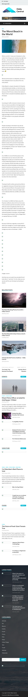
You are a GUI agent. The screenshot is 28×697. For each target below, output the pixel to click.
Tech (3, 645)
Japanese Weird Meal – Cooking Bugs (18, 543)
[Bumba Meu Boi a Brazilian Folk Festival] (6, 413)
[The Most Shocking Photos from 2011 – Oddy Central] (14, 308)
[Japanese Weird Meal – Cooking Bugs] (6, 542)
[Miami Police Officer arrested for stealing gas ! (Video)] (14, 380)
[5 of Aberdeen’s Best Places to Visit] (14, 452)
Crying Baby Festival (17, 421)
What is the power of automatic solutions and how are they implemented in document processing (19, 576)
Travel (3, 467)
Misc (3, 28)
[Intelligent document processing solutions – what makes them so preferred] (6, 596)
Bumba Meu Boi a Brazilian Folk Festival (18, 414)
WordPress (10, 695)
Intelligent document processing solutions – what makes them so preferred (18, 598)
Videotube (18, 467)
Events (3, 395)
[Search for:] (14, 659)
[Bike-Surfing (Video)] (6, 487)
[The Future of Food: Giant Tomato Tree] (14, 509)
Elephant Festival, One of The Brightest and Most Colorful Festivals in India (19, 431)
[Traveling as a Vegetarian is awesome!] (6, 550)
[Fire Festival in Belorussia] (6, 439)
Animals (4, 620)
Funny (3, 634)
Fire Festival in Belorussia (19, 438)
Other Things (9, 395)
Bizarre (4, 626)
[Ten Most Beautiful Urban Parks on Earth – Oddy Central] (14, 332)
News (7, 467)
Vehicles (4, 650)
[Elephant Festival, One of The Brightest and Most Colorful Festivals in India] (6, 430)
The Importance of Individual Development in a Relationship (18, 608)
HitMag (17, 695)
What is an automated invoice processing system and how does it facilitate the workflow (18, 588)
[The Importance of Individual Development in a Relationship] (6, 606)
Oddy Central (13, 693)
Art (3, 623)
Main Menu (8, 23)
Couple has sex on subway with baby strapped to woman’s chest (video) (19, 497)
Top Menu (5, 1)
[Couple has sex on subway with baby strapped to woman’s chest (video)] (6, 495)
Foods (3, 524)
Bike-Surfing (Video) (17, 487)
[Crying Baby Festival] (6, 421)
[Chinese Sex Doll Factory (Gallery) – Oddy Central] (14, 356)
